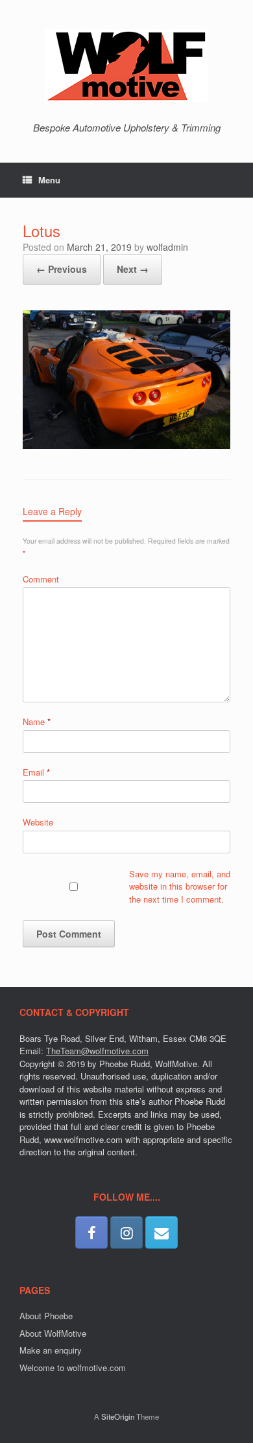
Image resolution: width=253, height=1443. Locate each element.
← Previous (61, 268)
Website (38, 822)
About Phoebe (46, 1316)
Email (36, 772)
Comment (41, 579)
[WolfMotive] (126, 65)
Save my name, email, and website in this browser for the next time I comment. (179, 886)
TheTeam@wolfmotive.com (97, 1051)
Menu (49, 180)
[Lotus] (126, 445)
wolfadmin (167, 246)
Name (37, 721)
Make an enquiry (50, 1350)
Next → (133, 268)
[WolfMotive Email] (161, 1232)
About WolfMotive (52, 1333)
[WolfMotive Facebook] (91, 1232)
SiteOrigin (117, 1416)
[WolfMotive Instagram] (126, 1232)
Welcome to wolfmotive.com (72, 1367)
